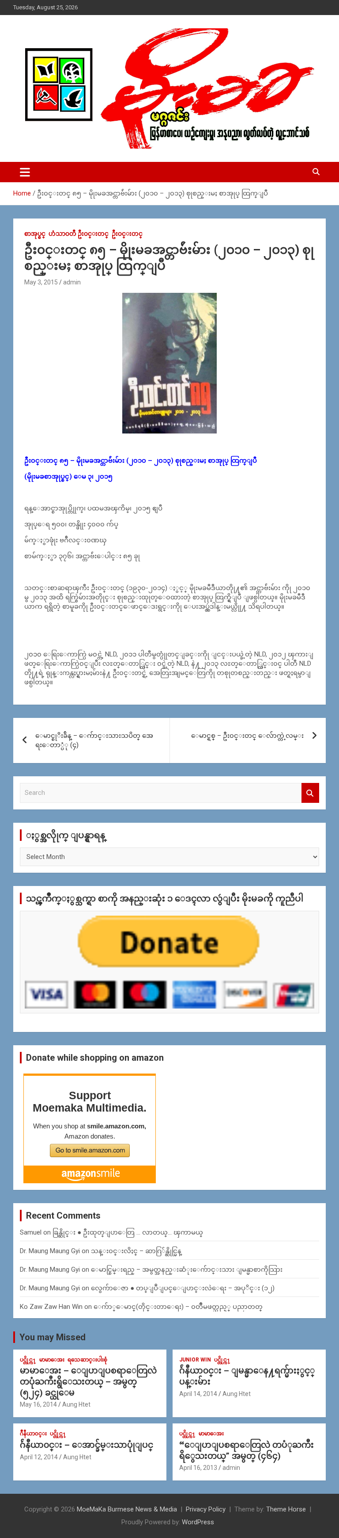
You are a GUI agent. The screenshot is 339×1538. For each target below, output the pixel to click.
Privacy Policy (206, 1509)
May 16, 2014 (38, 1404)
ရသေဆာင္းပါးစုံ (87, 1360)
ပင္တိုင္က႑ (28, 1360)
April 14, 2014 (198, 1393)
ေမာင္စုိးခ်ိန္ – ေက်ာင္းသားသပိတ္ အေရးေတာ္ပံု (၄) (94, 740)
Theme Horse (286, 1509)
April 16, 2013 (198, 1467)
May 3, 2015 (41, 282)
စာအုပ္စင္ (34, 233)
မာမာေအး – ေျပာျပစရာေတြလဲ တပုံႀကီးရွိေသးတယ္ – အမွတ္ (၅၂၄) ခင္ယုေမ (88, 1381)
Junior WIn (195, 1360)
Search (310, 793)
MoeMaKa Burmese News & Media (127, 1509)
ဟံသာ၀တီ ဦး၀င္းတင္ (79, 233)
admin (72, 282)
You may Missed (52, 1337)
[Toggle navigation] (25, 172)
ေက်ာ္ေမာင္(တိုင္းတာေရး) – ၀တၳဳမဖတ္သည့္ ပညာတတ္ (178, 1307)
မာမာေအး (51, 1360)
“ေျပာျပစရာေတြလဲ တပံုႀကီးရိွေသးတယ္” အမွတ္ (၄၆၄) (246, 1450)
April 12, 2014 (39, 1457)
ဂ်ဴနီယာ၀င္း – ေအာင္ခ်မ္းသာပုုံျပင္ (86, 1445)
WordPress (198, 1522)
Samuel (30, 1232)
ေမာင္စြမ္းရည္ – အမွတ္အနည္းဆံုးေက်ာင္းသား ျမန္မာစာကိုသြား (186, 1269)
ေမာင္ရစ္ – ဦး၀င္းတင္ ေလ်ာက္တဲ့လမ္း (247, 736)
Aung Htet (76, 1404)
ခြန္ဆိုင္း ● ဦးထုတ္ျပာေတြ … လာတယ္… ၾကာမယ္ (128, 1232)
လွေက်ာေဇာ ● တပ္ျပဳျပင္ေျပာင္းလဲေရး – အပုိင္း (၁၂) (183, 1288)
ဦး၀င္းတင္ (127, 233)
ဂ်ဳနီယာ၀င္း (33, 1434)
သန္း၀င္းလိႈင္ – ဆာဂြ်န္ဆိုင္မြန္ (136, 1251)
